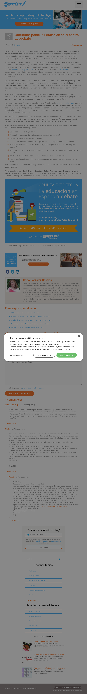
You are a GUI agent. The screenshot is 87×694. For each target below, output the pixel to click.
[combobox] (79, 336)
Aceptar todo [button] (66, 355)
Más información (64, 349)
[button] (16, 355)
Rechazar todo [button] (44, 355)
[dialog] (43, 347)
